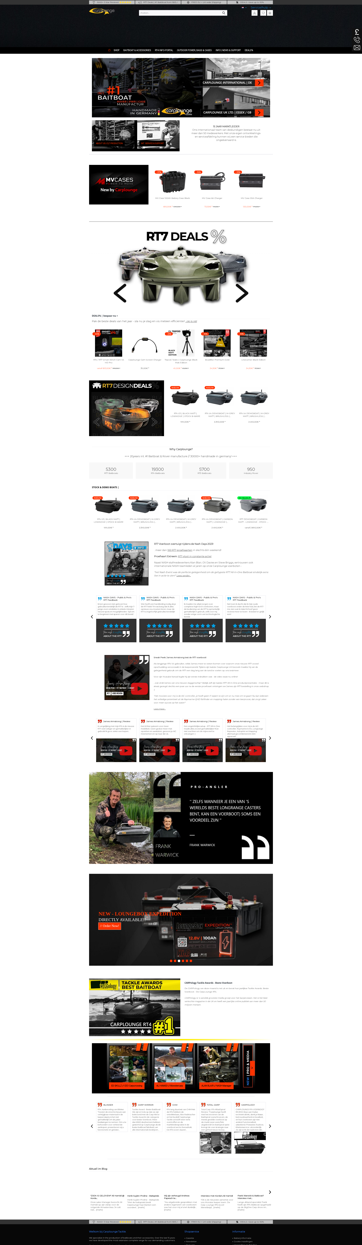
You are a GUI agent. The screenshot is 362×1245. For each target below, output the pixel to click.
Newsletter (191, 1240)
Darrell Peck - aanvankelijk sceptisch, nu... (202, 1195)
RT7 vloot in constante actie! (195, 556)
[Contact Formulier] (357, 47)
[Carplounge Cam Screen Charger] (253, 343)
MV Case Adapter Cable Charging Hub (251, 199)
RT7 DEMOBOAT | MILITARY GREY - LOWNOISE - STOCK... (254, 414)
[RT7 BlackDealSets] (126, 408)
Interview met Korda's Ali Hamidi (95, 1195)
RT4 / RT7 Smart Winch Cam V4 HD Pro (217, 361)
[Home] (109, 50)
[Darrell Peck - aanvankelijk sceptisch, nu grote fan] (206, 1182)
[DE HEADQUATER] (236, 103)
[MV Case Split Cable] (172, 181)
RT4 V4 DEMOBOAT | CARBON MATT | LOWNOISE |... (185, 414)
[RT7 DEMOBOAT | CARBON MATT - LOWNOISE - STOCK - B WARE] (219, 396)
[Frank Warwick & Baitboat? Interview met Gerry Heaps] (133, 1182)
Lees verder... (183, 575)
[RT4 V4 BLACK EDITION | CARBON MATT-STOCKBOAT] (253, 505)
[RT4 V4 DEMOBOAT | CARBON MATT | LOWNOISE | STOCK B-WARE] (185, 396)
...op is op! (191, 321)
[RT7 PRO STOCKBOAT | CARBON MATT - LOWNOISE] (217, 505)
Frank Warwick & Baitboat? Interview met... (129, 1195)
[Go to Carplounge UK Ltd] (357, 32)
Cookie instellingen (243, 1240)
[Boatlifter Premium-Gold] (108, 343)
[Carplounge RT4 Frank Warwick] (169, 1182)
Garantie (190, 1237)
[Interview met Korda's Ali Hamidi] (96, 1182)
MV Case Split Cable (172, 198)
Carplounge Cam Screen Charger (253, 359)
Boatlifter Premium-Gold (108, 359)
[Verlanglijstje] (263, 13)
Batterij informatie (242, 1237)
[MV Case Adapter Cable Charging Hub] (251, 181)
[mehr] (94, 1206)
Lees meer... (160, 709)
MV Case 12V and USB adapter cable (212, 198)
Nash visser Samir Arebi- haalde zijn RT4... (241, 1195)
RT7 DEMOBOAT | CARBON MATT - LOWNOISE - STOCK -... (219, 414)
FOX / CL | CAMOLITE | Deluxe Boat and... (181, 361)
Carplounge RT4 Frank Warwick (167, 1195)
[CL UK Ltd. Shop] (236, 72)
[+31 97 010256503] (357, 40)
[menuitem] (261, 7)
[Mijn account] (255, 13)
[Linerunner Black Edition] (144, 343)
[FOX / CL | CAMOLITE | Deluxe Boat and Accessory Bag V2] (181, 343)
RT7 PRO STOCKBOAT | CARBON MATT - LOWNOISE (217, 520)
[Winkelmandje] (270, 13)
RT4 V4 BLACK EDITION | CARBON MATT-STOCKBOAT (253, 520)
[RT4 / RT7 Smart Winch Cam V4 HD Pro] (217, 343)
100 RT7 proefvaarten (179, 550)
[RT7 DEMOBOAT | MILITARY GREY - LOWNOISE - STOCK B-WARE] (254, 396)
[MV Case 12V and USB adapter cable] (212, 181)
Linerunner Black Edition (145, 359)
